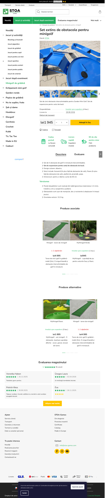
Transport (8, 5)
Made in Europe (60, 431)
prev (41, 246)
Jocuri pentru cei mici (16, 57)
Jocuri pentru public (15, 69)
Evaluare (31, 5)
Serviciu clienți (19, 5)
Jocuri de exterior (14, 74)
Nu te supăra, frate (15, 102)
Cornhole (10, 121)
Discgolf (10, 117)
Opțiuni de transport (47, 115)
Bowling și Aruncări (15, 40)
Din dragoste (59, 418)
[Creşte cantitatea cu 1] (66, 122)
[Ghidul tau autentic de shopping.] (19, 159)
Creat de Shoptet (94, 495)
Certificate (58, 425)
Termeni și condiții (11, 428)
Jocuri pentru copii (15, 52)
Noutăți (9, 30)
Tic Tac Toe (11, 136)
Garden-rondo (12, 92)
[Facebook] (57, 451)
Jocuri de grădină (14, 48)
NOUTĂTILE (58, 2)
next (98, 246)
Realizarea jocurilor (12, 448)
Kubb (8, 131)
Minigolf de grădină (15, 83)
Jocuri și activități (14, 35)
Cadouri (9, 146)
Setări (24, 493)
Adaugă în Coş (85, 122)
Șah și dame (12, 107)
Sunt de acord (77, 487)
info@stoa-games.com (68, 445)
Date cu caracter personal (14, 431)
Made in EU (11, 141)
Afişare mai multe (52, 403)
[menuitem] (8, 20)
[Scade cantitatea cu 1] (56, 122)
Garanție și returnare (12, 425)
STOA (47, 38)
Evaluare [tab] (79, 154)
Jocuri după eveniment (16, 78)
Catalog (57, 428)
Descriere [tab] (61, 154)
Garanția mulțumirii (12, 454)
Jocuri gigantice (14, 44)
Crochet (9, 126)
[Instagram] (62, 451)
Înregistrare (94, 5)
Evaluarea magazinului (52, 362)
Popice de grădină (14, 97)
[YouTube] (67, 451)
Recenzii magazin (11, 451)
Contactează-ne (10, 457)
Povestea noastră (61, 422)
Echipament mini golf (16, 88)
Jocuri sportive (13, 61)
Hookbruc (10, 112)
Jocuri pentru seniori (15, 65)
